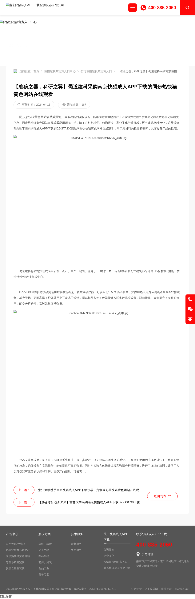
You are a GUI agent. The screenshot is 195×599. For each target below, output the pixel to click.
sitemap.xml (182, 588)
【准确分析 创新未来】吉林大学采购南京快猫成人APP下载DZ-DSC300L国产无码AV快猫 (92, 502)
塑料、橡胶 (45, 543)
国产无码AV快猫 (15, 543)
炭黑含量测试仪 (15, 568)
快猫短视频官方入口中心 (60, 71)
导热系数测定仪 (15, 562)
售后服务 (76, 550)
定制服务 (76, 543)
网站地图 (6, 596)
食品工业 (43, 568)
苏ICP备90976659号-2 (102, 588)
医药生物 (43, 556)
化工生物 (43, 550)
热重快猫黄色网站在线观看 (19, 550)
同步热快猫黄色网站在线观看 (19, 556)
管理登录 (166, 588)
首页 (36, 71)
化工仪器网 (151, 588)
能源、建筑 (45, 562)
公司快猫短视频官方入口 (96, 71)
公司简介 (109, 549)
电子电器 (43, 574)
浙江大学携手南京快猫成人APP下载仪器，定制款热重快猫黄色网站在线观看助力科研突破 (92, 490)
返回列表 (160, 496)
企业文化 (109, 555)
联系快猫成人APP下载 (117, 567)
